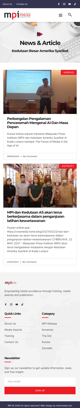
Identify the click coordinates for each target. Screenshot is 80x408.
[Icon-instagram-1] (64, 4)
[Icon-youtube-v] (69, 4)
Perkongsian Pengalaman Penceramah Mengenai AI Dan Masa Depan (37, 123)
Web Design (46, 405)
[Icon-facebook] (59, 4)
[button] (60, 15)
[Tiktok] (75, 4)
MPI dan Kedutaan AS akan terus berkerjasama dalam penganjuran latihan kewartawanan (35, 216)
